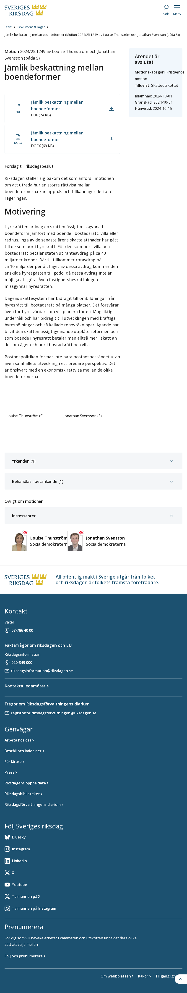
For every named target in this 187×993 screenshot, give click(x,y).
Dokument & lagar (31, 27)
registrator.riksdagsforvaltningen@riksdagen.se (53, 712)
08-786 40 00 (22, 630)
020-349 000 (21, 662)
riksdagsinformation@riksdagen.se (42, 670)
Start (8, 27)
